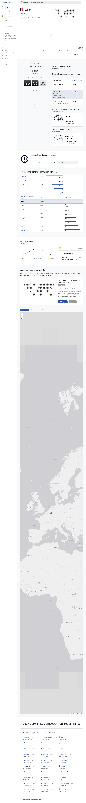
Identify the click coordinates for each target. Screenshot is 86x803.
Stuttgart (44, 783)
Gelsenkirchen (63, 749)
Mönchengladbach (46, 737)
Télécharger (63, 302)
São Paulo (23, 189)
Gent (43, 766)
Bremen (26, 789)
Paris (30, 196)
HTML (35, 90)
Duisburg (62, 743)
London (23, 193)
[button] (9, 48)
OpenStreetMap (76, 713)
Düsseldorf (45, 743)
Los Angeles (24, 176)
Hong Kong (23, 218)
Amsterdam (45, 772)
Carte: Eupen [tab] (24, 310)
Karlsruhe (62, 777)
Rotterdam (27, 766)
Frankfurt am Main (64, 772)
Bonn (25, 743)
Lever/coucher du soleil (10, 38)
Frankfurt (26, 196)
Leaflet (70, 713)
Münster (62, 766)
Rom (22, 198)
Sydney (23, 230)
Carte (6, 40)
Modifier (7, 11)
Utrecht (44, 760)
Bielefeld (44, 777)
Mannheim (27, 777)
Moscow (23, 205)
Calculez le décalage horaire (10, 32)
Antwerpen (63, 754)
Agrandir (73, 302)
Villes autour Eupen (39, 733)
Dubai (22, 209)
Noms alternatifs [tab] (35, 310)
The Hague (27, 772)
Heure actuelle (8, 22)
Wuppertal (27, 749)
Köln (61, 737)
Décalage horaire (9, 24)
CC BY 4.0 (61, 285)
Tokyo (22, 226)
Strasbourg (27, 783)
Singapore (23, 222)
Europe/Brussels (77, 80)
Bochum (26, 754)
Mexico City (24, 180)
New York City (24, 185)
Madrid (34, 196)
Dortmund (26, 760)
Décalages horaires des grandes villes (10, 35)
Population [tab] (45, 310)
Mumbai (23, 214)
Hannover (44, 789)
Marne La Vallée (64, 783)
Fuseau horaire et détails (9, 27)
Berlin (22, 196)
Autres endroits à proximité (32, 799)
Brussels (44, 754)
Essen (43, 749)
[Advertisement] (51, 33)
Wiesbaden (63, 760)
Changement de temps (10, 30)
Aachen (26, 737)
